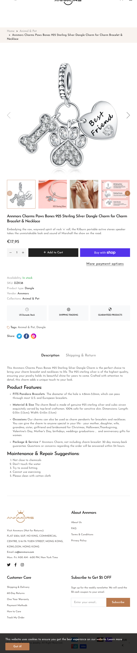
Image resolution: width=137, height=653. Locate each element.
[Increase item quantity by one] (23, 252)
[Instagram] (22, 564)
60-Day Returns (16, 593)
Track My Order (15, 617)
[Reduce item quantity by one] (10, 252)
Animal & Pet (30, 298)
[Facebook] (15, 564)
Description (50, 355)
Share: (11, 336)
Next (127, 193)
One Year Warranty (18, 599)
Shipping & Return (81, 355)
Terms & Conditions (82, 534)
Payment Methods (17, 605)
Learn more (114, 639)
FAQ (73, 528)
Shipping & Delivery (18, 587)
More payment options (105, 264)
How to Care (14, 611)
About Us (76, 522)
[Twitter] (9, 564)
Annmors (23, 293)
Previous (9, 193)
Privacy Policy (79, 540)
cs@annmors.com (24, 552)
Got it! (17, 646)
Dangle (29, 288)
